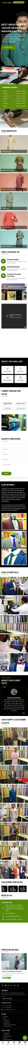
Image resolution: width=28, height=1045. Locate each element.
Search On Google (7, 998)
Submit (6, 473)
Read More (6, 978)
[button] (8, 47)
